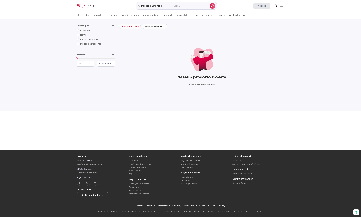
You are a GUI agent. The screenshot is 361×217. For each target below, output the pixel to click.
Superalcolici (99, 15)
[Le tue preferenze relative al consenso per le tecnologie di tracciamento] (356, 212)
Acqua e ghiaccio (151, 15)
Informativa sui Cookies (194, 206)
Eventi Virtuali (186, 167)
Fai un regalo (135, 190)
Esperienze (134, 187)
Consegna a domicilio (139, 183)
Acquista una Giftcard (139, 194)
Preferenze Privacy (216, 206)
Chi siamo (133, 160)
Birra (87, 15)
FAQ (131, 174)
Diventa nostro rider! (242, 173)
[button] (154, 5)
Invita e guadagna (188, 183)
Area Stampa (135, 171)
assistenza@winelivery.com (89, 164)
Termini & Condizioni (145, 206)
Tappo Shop (186, 180)
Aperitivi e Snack (130, 15)
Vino (79, 15)
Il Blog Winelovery (137, 167)
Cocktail (114, 15)
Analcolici (169, 15)
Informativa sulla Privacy (169, 206)
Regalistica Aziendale (190, 160)
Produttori (237, 160)
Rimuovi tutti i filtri (130, 26)
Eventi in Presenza (189, 164)
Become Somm (239, 183)
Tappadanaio (186, 177)
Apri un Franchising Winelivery (246, 164)
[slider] (77, 58)
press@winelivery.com (87, 172)
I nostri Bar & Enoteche (140, 164)
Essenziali (182, 15)
